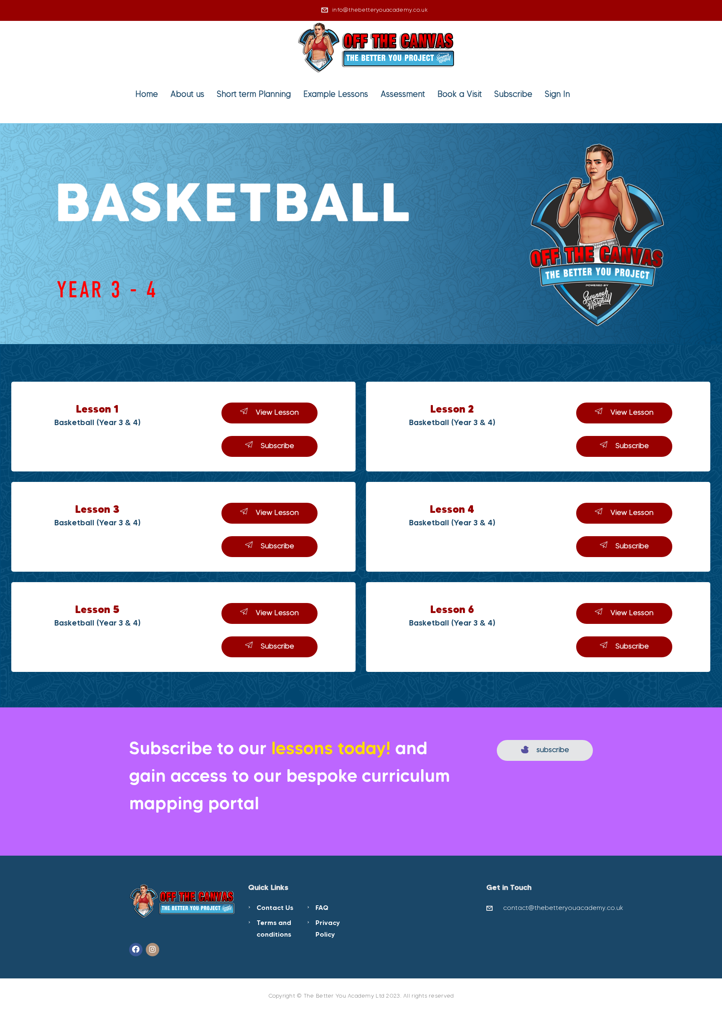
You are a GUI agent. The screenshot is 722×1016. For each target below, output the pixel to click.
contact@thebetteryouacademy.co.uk (563, 908)
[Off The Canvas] (377, 46)
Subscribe (513, 94)
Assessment (403, 94)
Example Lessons (335, 94)
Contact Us (275, 907)
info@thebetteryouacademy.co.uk (380, 9)
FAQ (321, 907)
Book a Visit (459, 94)
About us (187, 94)
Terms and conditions (274, 928)
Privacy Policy (327, 928)
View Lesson (277, 412)
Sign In (557, 94)
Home (146, 94)
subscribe (552, 749)
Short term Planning (254, 94)
